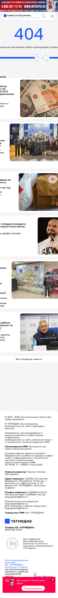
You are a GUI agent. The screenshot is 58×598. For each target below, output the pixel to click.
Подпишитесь (33, 588)
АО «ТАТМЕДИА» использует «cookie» (16, 565)
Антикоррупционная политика (16, 561)
